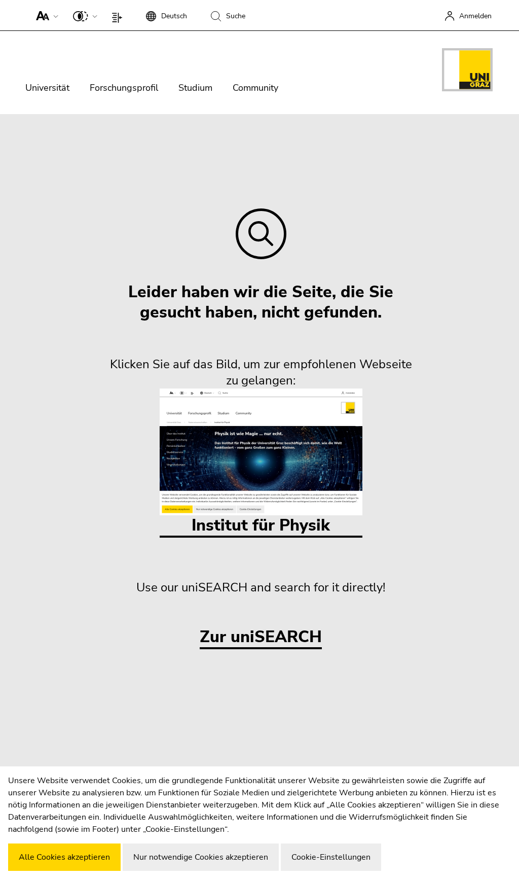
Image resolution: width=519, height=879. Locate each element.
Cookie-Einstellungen (330, 857)
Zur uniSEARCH (261, 637)
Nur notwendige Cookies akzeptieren (200, 857)
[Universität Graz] (467, 71)
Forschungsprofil (124, 88)
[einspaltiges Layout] (119, 15)
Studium (195, 88)
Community (255, 88)
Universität (47, 88)
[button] (44, 15)
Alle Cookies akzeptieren (64, 857)
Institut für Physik (261, 525)
